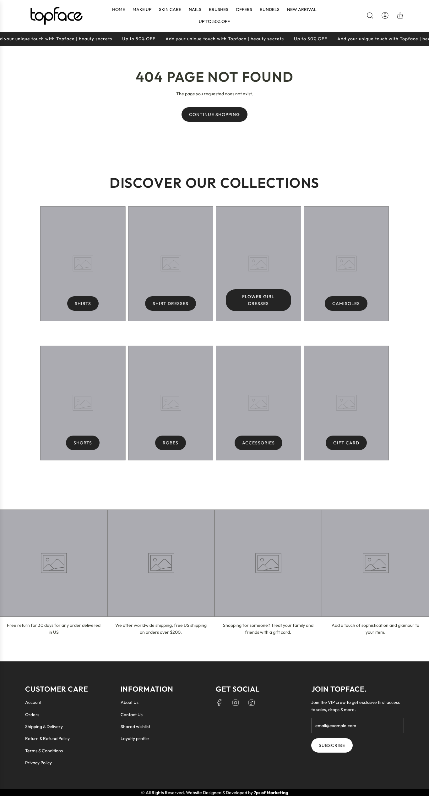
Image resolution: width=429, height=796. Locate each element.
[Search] (369, 15)
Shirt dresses (170, 303)
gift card (346, 443)
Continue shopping (214, 114)
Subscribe (332, 745)
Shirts (83, 303)
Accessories (258, 443)
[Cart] (400, 15)
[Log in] (385, 15)
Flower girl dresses (258, 300)
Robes (170, 443)
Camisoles (346, 303)
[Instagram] (235, 702)
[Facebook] (219, 702)
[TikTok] (251, 702)
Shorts (82, 443)
